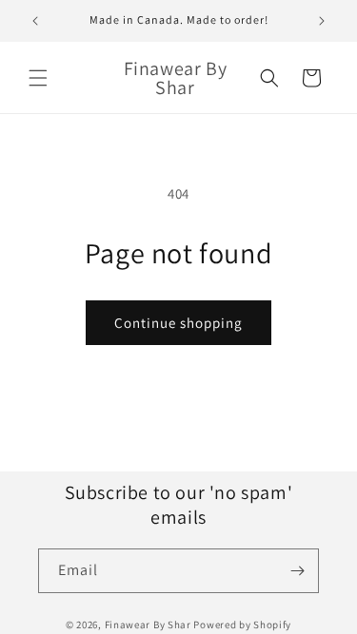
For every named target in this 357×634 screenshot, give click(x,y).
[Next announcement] (322, 21)
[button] (38, 78)
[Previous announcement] (35, 21)
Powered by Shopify (242, 624)
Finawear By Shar (148, 624)
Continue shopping (178, 323)
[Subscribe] (297, 570)
